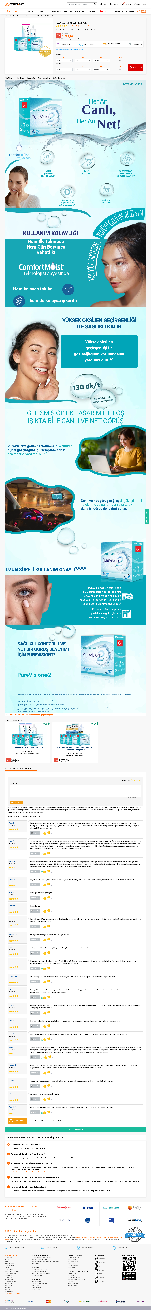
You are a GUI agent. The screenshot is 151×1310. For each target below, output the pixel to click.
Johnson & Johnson (81, 1237)
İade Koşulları (9, 1279)
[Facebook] (96, 1262)
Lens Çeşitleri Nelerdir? (38, 1281)
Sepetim (127, 3)
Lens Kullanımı (36, 1263)
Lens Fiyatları (8, 1285)
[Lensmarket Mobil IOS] (129, 1273)
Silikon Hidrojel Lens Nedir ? (40, 1283)
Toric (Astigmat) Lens (74, 1277)
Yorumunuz (13, 783)
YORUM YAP (19, 1121)
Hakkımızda (8, 1257)
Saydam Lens (32, 11)
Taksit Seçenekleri (44, 78)
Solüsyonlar (79, 11)
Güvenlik (7, 1267)
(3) (44, 926)
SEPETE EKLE (137, 67)
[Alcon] (87, 1207)
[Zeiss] (111, 1220)
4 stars (138, 780)
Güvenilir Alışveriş (51, 1247)
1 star (132, 780)
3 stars (136, 780)
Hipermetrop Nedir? (37, 1287)
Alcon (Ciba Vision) (73, 1261)
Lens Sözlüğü (9, 1283)
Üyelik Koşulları (9, 1265)
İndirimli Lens (105, 11)
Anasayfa (9, 16)
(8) (44, 1039)
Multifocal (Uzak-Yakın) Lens (76, 1279)
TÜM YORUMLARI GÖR (75, 1129)
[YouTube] (96, 1269)
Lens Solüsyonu (72, 1285)
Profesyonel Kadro (88, 1247)
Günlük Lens (44, 11)
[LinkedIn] (96, 1281)
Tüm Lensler (14, 11)
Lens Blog (130, 11)
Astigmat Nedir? (36, 1289)
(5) (44, 1112)
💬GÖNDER (15, 803)
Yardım (7, 1259)
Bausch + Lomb (101, 1237)
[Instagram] (96, 1258)
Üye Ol (105, 4)
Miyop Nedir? (36, 1285)
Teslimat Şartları (9, 1275)
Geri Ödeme (8, 1277)
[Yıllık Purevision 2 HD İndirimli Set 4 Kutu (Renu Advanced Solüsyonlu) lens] (75, 734)
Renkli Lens (56, 11)
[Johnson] (64, 1207)
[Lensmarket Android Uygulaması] (129, 1278)
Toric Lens (68, 11)
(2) (44, 939)
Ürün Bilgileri (9, 78)
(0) (44, 833)
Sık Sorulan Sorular (59, 78)
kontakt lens (89, 1239)
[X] (96, 1266)
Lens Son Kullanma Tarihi (39, 1259)
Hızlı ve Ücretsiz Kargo (17, 1247)
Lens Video (8, 1289)
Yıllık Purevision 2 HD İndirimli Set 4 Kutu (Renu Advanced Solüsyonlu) (75, 748)
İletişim (7, 1261)
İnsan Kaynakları (9, 1263)
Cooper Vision (92, 1237)
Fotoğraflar (31, 78)
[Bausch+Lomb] (111, 1208)
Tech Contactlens (73, 1265)
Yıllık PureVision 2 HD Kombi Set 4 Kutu (27, 747)
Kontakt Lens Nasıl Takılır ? (40, 1271)
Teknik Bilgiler (20, 78)
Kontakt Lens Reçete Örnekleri (40, 1269)
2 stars (134, 780)
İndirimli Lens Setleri (74, 1283)
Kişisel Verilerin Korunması (12, 1271)
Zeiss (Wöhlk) (72, 1267)
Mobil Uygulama (9, 1291)
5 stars (140, 780)
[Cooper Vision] (135, 1208)
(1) (44, 853)
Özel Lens (70, 1281)
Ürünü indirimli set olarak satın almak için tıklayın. (30, 1172)
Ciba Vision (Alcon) (112, 1237)
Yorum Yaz (87, 26)
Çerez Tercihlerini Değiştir (12, 1293)
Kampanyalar (118, 11)
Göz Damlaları (92, 11)
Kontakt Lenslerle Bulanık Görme (41, 1257)
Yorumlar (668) (77, 26)
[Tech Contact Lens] (87, 1220)
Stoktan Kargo (122, 1247)
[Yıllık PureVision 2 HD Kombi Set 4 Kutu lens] (27, 734)
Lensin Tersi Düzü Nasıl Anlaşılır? (41, 1273)
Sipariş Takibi (141, 4)
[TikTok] (96, 1273)
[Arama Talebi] (147, 516)
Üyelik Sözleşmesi (10, 1273)
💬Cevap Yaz (35, 833)
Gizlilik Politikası (9, 1269)
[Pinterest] (96, 1277)
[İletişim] (140, 11)
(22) (44, 1057)
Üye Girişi (116, 4)
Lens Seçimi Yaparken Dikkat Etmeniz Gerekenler (46, 1261)
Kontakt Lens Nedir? (38, 1275)
